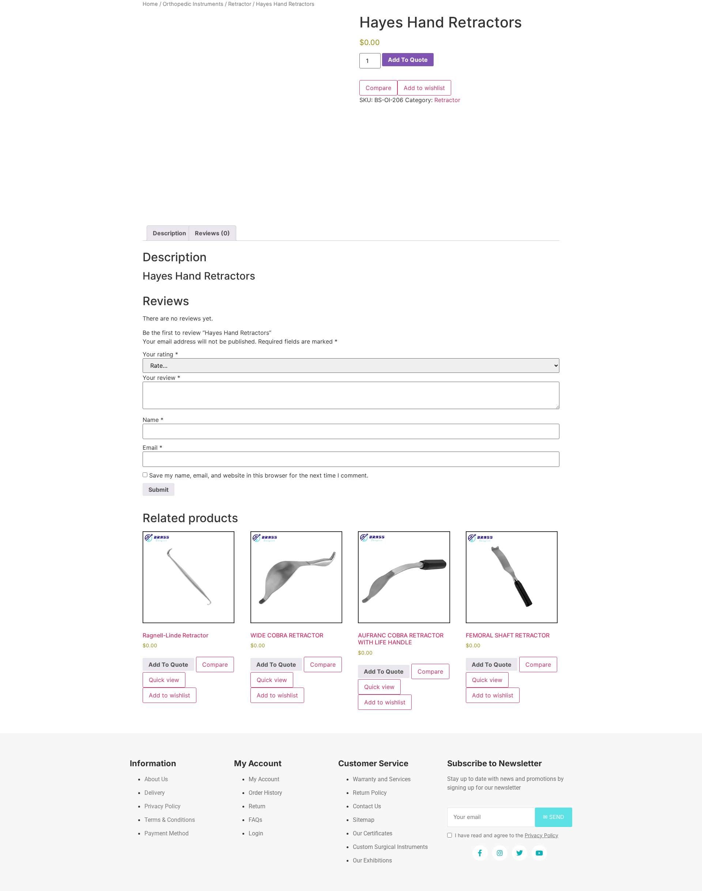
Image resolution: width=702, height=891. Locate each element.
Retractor (239, 4)
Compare (378, 87)
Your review (161, 378)
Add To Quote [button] (168, 664)
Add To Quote (408, 59)
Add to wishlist (424, 87)
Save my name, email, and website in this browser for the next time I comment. (258, 475)
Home (150, 4)
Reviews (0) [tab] (212, 233)
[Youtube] (539, 853)
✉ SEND (553, 816)
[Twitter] (519, 853)
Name (153, 420)
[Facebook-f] (480, 853)
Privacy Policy (541, 835)
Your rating (160, 354)
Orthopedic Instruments (193, 4)
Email (152, 447)
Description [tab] (169, 233)
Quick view (164, 680)
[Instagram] (499, 853)
